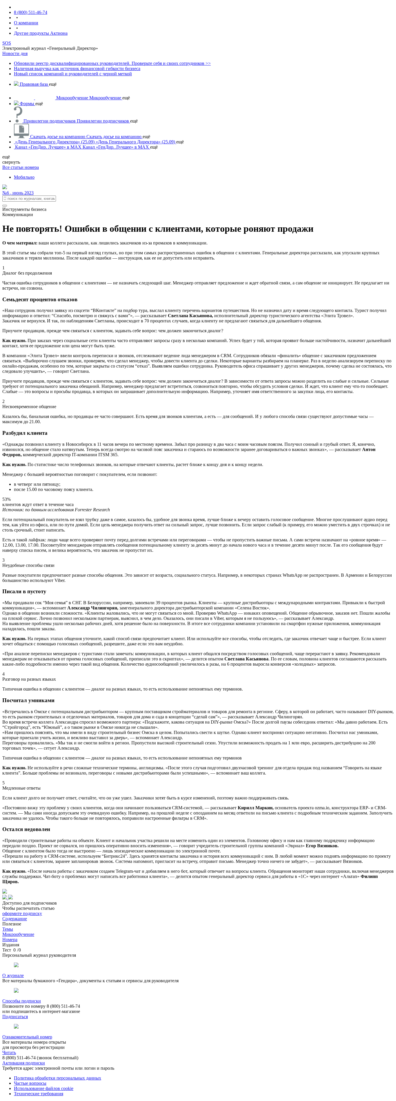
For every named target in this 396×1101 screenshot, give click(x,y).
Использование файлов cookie (43, 1088)
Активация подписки (23, 1062)
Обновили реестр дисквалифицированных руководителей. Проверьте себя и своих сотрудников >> (112, 63)
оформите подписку (22, 913)
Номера (9, 939)
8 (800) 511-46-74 (30, 12)
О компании (26, 22)
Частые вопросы (30, 1083)
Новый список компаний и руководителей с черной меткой (73, 73)
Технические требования (38, 1093)
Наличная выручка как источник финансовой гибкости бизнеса (77, 68)
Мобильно (24, 177)
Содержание (14, 918)
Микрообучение (18, 934)
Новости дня (15, 53)
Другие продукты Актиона (41, 33)
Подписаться (15, 1016)
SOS (6, 43)
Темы (7, 929)
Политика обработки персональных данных (57, 1078)
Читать (9, 1052)
